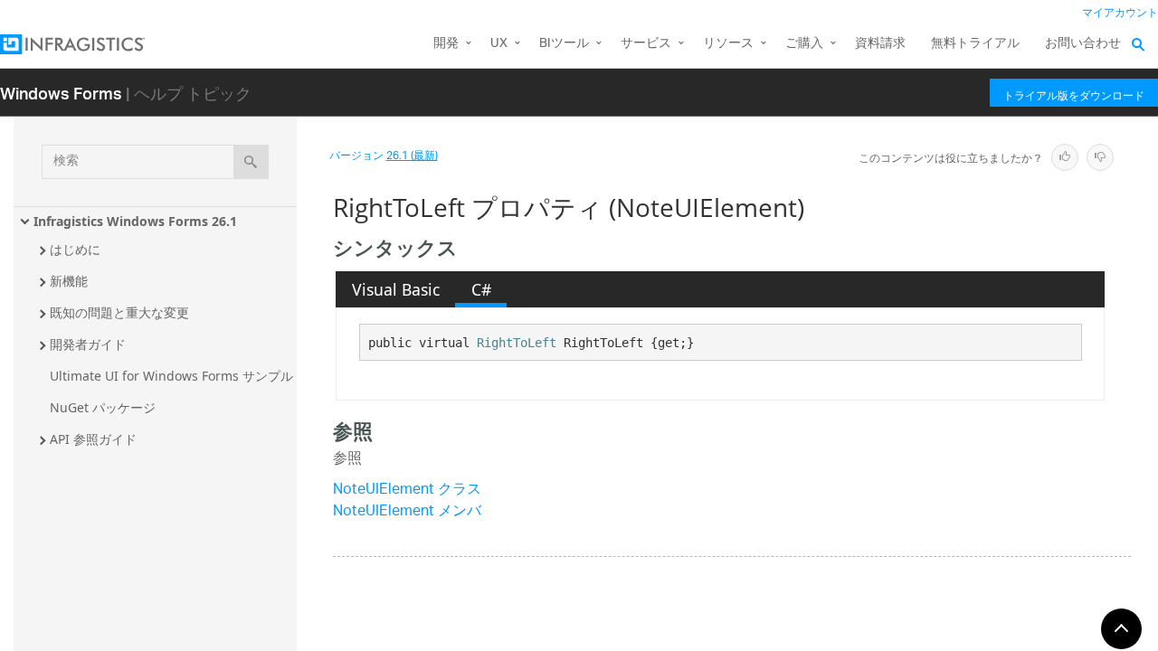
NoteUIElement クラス (407, 490)
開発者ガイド (88, 344)
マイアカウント (1120, 13)
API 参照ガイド (93, 439)
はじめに (75, 249)
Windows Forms (61, 92)
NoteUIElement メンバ (407, 512)
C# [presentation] (481, 289)
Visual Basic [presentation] (396, 289)
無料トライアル (975, 44)
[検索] (251, 162)
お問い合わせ (1083, 44)
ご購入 (804, 44)
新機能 (69, 280)
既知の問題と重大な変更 (119, 312)
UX (499, 44)
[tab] (395, 289)
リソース (728, 44)
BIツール (564, 44)
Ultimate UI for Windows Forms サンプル (171, 375)
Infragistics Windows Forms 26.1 (135, 221)
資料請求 (880, 44)
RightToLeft (516, 342)
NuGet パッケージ (103, 407)
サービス (646, 44)
